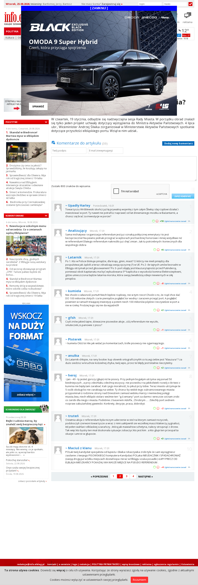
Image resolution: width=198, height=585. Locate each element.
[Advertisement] (99, 522)
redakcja (84, 564)
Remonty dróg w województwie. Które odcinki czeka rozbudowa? (25, 287)
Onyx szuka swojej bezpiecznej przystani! (23, 469)
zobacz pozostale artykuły (31, 481)
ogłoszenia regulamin (166, 564)
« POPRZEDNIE (99, 476)
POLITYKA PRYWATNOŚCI (106, 564)
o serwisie (64, 564)
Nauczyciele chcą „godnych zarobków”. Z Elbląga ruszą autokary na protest (26, 262)
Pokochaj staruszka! (17, 460)
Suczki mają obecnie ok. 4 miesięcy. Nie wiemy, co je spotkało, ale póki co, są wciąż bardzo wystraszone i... (24, 450)
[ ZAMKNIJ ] (99, 8)
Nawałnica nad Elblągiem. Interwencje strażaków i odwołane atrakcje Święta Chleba (24, 185)
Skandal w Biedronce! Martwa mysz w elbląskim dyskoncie (22, 135)
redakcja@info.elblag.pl (30, 564)
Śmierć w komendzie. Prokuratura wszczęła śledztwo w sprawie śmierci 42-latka (26, 195)
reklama (147, 564)
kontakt (51, 564)
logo (74, 564)
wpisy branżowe (131, 564)
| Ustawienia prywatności (186, 566)
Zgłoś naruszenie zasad (175, 221)
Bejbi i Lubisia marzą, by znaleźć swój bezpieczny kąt (25, 422)
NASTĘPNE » (145, 476)
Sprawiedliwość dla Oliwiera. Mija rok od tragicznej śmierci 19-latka (26, 177)
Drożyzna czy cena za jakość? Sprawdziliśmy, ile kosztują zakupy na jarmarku (26, 168)
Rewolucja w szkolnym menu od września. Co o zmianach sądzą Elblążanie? (26, 229)
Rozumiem (139, 580)
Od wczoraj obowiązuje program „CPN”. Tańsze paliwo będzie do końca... (26, 271)
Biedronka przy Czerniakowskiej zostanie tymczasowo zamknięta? (25, 203)
